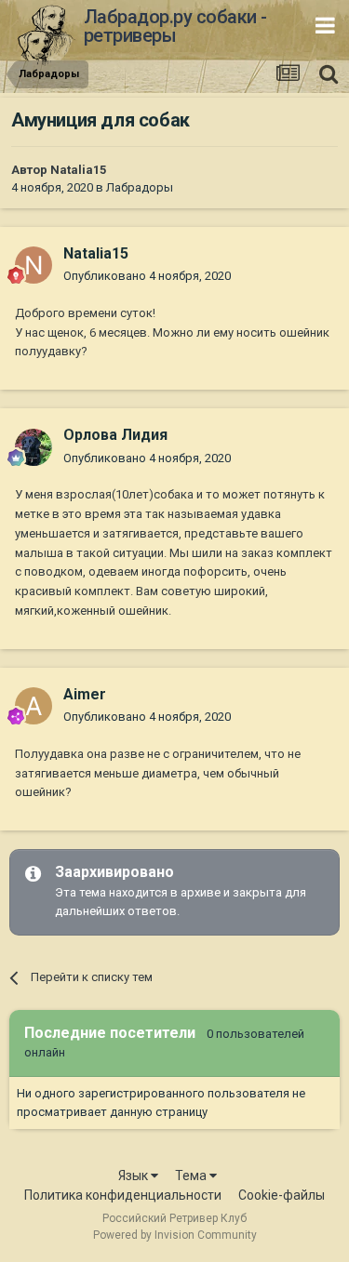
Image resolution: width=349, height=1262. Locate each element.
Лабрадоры (139, 187)
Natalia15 (78, 170)
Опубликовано (147, 276)
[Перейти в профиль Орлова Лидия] (33, 447)
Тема (192, 1175)
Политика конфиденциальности (122, 1195)
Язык (134, 1175)
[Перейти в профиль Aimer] (33, 705)
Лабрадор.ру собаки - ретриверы (175, 26)
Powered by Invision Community (175, 1235)
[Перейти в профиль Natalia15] (33, 265)
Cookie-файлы (281, 1195)
